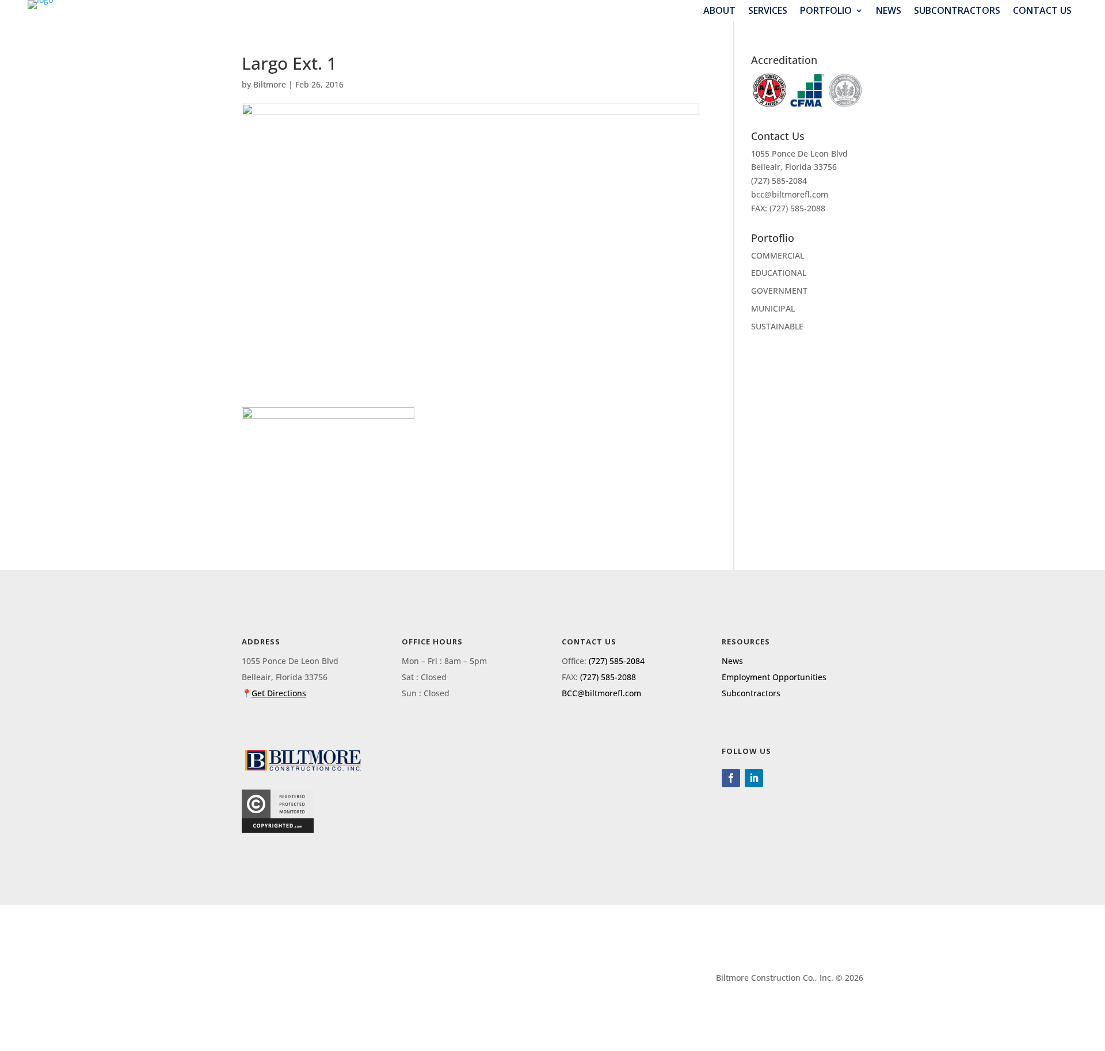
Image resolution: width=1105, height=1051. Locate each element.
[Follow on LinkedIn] (754, 778)
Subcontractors (957, 11)
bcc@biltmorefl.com (789, 194)
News (888, 11)
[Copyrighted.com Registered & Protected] (278, 829)
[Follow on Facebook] (731, 778)
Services (767, 11)
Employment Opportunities (774, 676)
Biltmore (269, 84)
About (719, 11)
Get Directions (279, 693)
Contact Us (1042, 11)
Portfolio (826, 11)
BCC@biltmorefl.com (601, 693)
